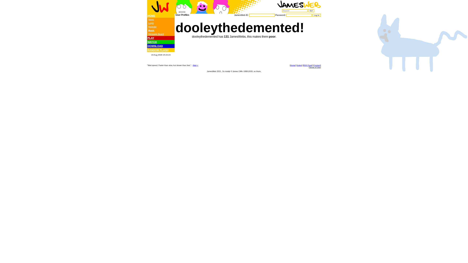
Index (299, 65)
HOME (151, 15)
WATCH (152, 42)
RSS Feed (307, 65)
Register (152, 27)
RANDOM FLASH (158, 50)
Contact (317, 65)
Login (151, 23)
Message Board (156, 34)
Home (292, 65)
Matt (195, 65)
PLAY (151, 38)
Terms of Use (314, 67)
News (151, 19)
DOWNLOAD (155, 46)
